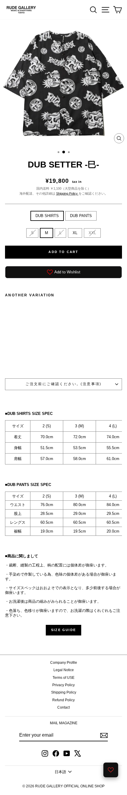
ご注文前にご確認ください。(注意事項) (63, 384)
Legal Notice (63, 670)
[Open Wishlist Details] (110, 770)
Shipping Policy (67, 193)
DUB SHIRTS (47, 215)
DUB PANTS (81, 215)
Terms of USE (63, 678)
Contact (63, 707)
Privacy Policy (63, 685)
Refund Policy (63, 700)
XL (75, 233)
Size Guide (63, 630)
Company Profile (63, 663)
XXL (92, 233)
